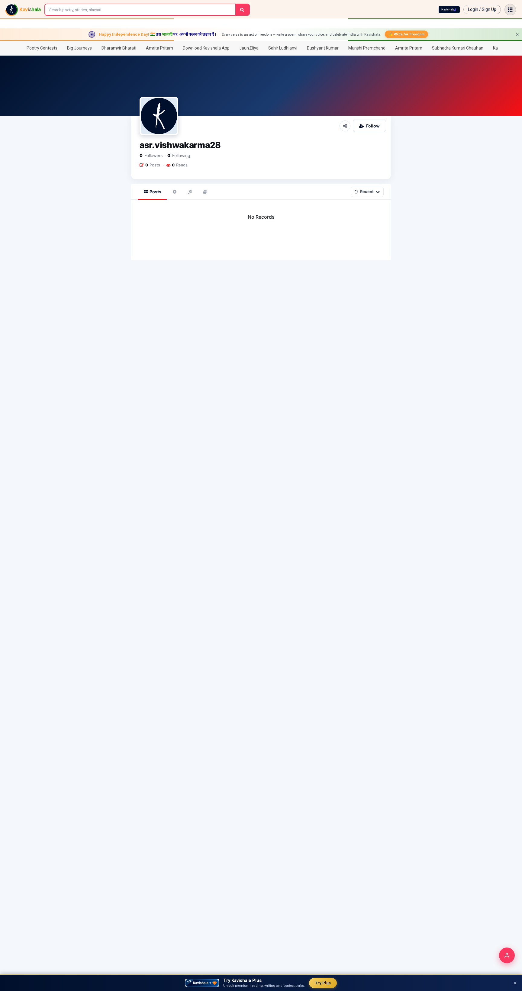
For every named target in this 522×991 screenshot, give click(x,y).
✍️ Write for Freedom (406, 34)
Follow (373, 125)
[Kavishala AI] (449, 9)
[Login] (507, 955)
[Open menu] (510, 9)
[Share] (345, 126)
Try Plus (323, 983)
